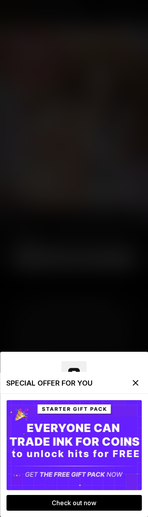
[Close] (135, 383)
